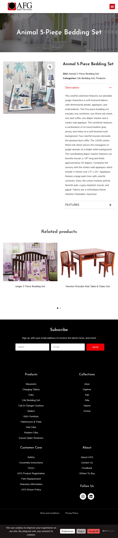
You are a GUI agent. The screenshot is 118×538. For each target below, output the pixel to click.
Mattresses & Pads (31, 422)
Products (101, 78)
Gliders (31, 411)
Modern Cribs (31, 432)
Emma (87, 411)
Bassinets (31, 384)
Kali (87, 395)
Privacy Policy (71, 513)
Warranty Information (31, 484)
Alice (87, 384)
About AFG (87, 457)
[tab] (89, 87)
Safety (31, 457)
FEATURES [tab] (72, 205)
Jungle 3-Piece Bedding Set (30, 286)
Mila (87, 400)
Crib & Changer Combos (31, 405)
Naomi (87, 405)
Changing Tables (31, 389)
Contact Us (87, 462)
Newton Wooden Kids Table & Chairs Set (88, 286)
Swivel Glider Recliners (31, 438)
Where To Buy (87, 473)
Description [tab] (72, 87)
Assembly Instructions (31, 462)
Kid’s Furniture (31, 416)
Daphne (87, 389)
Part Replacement (31, 479)
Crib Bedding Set (86, 78)
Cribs (31, 395)
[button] (112, 6)
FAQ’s (31, 468)
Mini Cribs (31, 427)
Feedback (87, 468)
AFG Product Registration (31, 473)
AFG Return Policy (31, 489)
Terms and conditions (49, 513)
